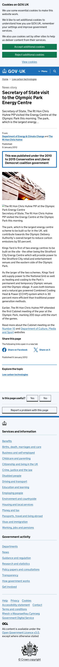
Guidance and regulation (16, 558)
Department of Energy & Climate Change (23, 136)
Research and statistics (16, 563)
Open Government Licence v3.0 (20, 632)
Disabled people (11, 475)
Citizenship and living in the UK (20, 464)
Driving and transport (14, 481)
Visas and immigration (15, 521)
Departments (10, 546)
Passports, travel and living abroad (22, 516)
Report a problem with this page (29, 410)
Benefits (7, 441)
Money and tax (10, 510)
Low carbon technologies (24, 79)
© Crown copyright (29, 659)
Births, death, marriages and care (21, 447)
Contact (37, 605)
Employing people (12, 493)
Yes (34, 398)
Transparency (10, 575)
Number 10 (8, 328)
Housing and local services (17, 504)
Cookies (26, 600)
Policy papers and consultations (21, 569)
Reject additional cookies (29, 54)
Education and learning (15, 487)
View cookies (29, 61)
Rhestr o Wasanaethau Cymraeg (21, 613)
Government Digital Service (18, 617)
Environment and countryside (19, 498)
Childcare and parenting (16, 458)
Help (5, 600)
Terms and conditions (14, 609)
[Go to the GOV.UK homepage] (13, 71)
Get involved (9, 586)
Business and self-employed (18, 452)
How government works (16, 581)
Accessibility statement (16, 605)
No (47, 398)
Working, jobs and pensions (18, 527)
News (5, 552)
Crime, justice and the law (17, 470)
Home (5, 79)
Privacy (15, 600)
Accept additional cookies (29, 46)
